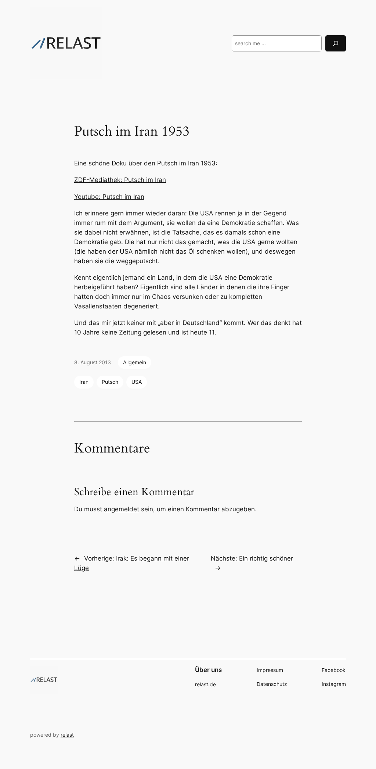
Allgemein (134, 362)
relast (67, 735)
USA (136, 382)
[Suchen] (335, 43)
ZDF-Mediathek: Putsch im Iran (120, 179)
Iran (83, 382)
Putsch (110, 382)
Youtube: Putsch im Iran (109, 196)
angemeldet (121, 509)
